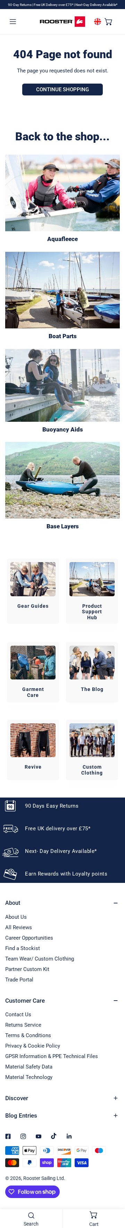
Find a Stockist (22, 948)
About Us (16, 917)
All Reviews (18, 927)
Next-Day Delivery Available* (96, 5)
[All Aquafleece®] (62, 193)
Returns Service (23, 1025)
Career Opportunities (29, 938)
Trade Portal (19, 980)
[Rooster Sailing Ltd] (62, 21)
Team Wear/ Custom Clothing (39, 959)
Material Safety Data (28, 1067)
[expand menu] (13, 21)
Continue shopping (62, 89)
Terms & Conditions (28, 1035)
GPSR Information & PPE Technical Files (51, 1056)
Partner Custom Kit (27, 969)
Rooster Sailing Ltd (43, 1178)
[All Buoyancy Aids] (62, 385)
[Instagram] (23, 1136)
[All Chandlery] (62, 290)
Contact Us (18, 1014)
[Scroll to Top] (112, 1191)
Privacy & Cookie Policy (32, 1046)
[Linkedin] (69, 1136)
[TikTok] (53, 1136)
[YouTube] (38, 1136)
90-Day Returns (20, 5)
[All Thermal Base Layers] (62, 480)
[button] (108, 21)
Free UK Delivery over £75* (54, 5)
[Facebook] (8, 1136)
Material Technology (28, 1077)
